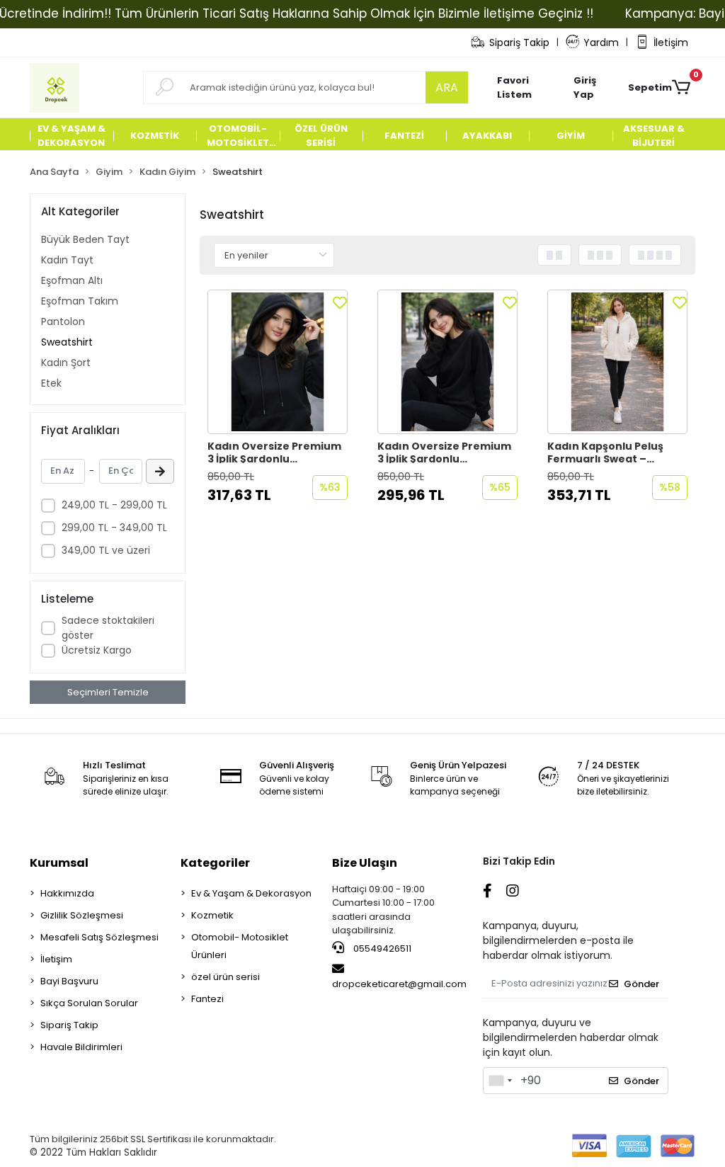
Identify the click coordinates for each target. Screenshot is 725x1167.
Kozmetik (212, 915)
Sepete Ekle (285, 524)
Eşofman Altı (72, 280)
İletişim (670, 42)
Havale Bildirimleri (81, 1047)
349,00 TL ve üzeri (106, 550)
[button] (593, 88)
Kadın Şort (66, 362)
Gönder (641, 984)
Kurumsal (59, 863)
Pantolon (63, 321)
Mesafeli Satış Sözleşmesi (99, 937)
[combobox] (500, 1080)
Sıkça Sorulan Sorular (89, 1003)
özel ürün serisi (225, 977)
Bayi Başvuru (69, 981)
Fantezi (207, 999)
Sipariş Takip (519, 42)
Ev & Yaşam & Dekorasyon (251, 893)
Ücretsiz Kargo (97, 650)
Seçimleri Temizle (108, 692)
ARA (446, 87)
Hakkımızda (67, 893)
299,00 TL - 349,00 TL (114, 527)
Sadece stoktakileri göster (108, 627)
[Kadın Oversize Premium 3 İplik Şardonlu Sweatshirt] (447, 361)
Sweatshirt (67, 342)
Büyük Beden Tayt (85, 239)
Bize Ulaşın (364, 863)
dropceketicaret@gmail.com (399, 984)
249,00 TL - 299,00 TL (114, 505)
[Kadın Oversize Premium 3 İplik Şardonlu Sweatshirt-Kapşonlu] (277, 361)
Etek (51, 383)
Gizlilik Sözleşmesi (81, 915)
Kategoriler (215, 863)
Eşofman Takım (79, 301)
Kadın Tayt (67, 260)
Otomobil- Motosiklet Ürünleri (239, 946)
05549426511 (381, 948)
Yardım (601, 42)
